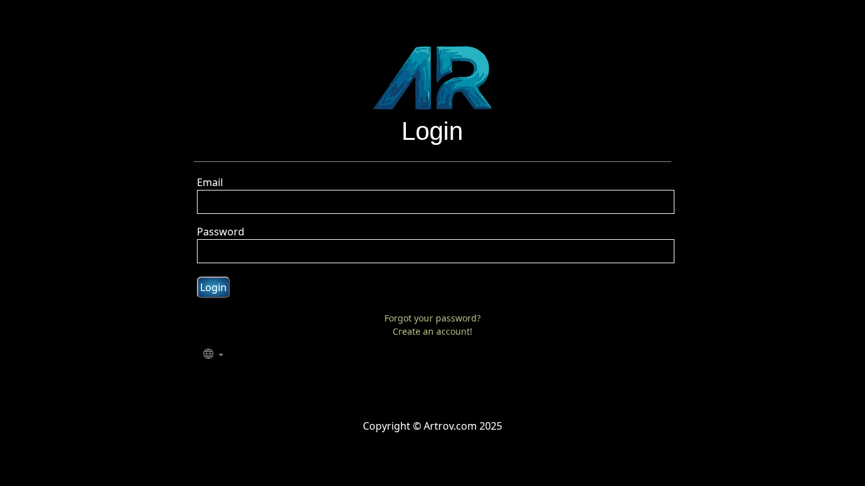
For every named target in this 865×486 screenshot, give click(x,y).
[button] (213, 355)
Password (220, 232)
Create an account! (432, 331)
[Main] (432, 77)
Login (213, 287)
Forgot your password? (432, 318)
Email (210, 182)
